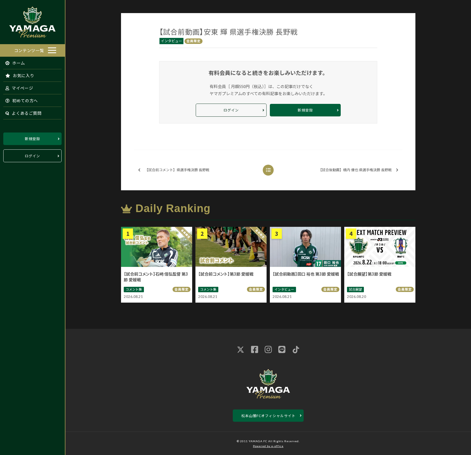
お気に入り (23, 75)
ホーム (18, 63)
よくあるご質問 (26, 113)
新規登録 (32, 138)
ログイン (32, 155)
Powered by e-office (268, 446)
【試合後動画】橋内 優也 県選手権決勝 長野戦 (355, 169)
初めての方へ (24, 100)
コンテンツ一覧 (29, 50)
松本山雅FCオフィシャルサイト (268, 415)
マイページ (22, 88)
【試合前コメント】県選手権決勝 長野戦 (177, 169)
